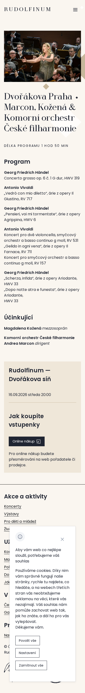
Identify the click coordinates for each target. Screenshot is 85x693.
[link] (12, 506)
